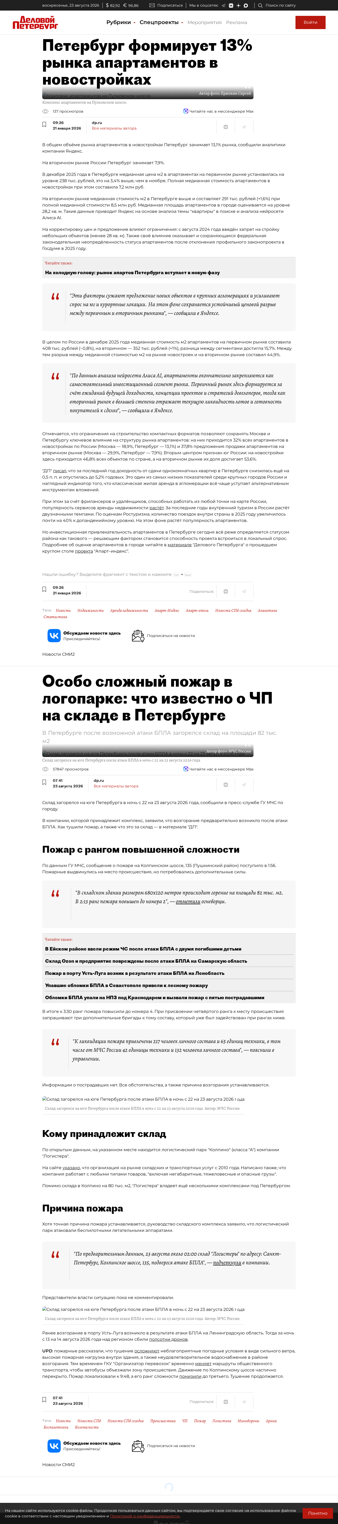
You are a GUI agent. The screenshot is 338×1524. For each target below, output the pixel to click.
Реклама (236, 22)
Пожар (200, 1421)
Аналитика (267, 610)
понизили (190, 1376)
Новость (63, 610)
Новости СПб (89, 1421)
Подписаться (170, 5)
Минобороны (248, 1421)
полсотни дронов (168, 1339)
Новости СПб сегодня (233, 610)
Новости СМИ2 (58, 654)
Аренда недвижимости (129, 610)
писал (59, 470)
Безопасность (87, 1427)
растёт (156, 507)
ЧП (184, 1421)
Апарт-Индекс (167, 610)
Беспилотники (56, 1427)
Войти (310, 22)
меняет (203, 1363)
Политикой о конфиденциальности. (145, 1516)
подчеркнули (227, 1262)
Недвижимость (90, 610)
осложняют (146, 1350)
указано (71, 1167)
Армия (271, 1421)
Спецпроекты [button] (160, 22)
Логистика (221, 1421)
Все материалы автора (114, 128)
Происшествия (163, 1421)
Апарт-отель (197, 610)
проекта (84, 551)
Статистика (55, 617)
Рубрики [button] (119, 22)
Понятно (317, 1513)
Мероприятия (204, 22)
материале (180, 544)
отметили (188, 901)
